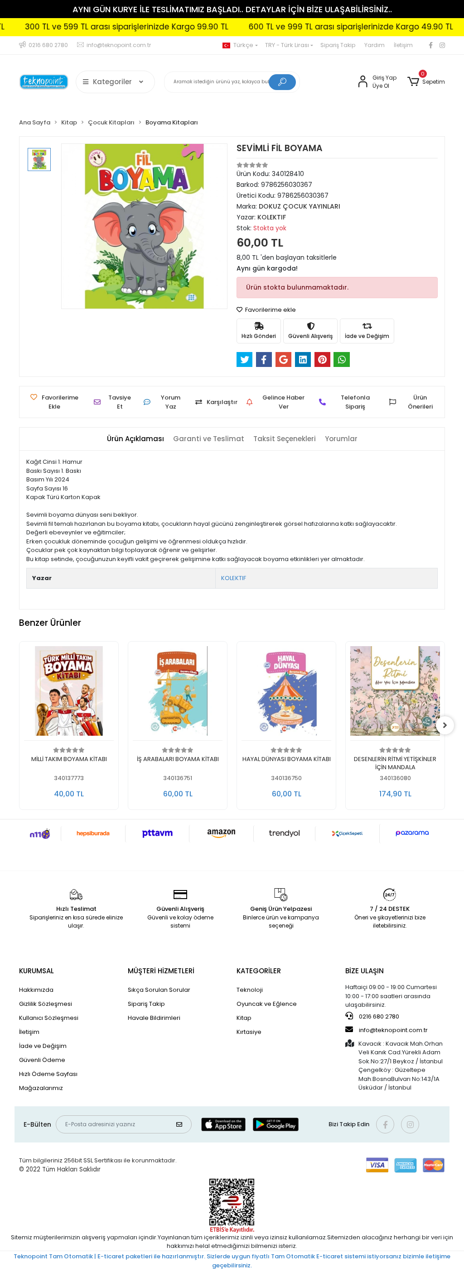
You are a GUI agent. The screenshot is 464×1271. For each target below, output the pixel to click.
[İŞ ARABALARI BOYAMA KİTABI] (177, 693)
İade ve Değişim (43, 1046)
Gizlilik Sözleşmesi (45, 1004)
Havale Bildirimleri (154, 1018)
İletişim (403, 45)
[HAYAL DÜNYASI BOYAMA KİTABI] (286, 693)
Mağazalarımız (41, 1088)
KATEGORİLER (259, 971)
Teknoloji (250, 989)
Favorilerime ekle (270, 309)
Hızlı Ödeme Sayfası (48, 1074)
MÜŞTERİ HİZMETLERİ (161, 971)
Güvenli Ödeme (42, 1060)
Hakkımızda (36, 989)
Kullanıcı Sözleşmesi (48, 1018)
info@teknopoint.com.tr (393, 1030)
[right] (445, 725)
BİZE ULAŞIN (364, 971)
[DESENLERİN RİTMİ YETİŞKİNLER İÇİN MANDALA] (395, 693)
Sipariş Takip (337, 45)
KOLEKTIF (233, 578)
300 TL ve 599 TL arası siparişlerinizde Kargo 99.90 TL (107, 26)
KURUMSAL (36, 971)
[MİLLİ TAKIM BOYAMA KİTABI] (69, 693)
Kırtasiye (249, 1032)
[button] (426, 82)
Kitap (244, 1018)
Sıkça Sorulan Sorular (159, 989)
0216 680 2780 (378, 1016)
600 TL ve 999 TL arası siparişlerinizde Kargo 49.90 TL (331, 26)
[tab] (135, 439)
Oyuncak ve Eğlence (267, 1004)
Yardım (374, 45)
